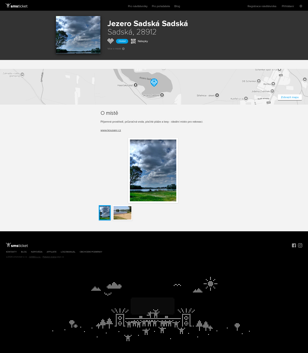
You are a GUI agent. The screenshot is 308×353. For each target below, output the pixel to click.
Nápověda (36, 252)
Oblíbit (122, 41)
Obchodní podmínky (91, 252)
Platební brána (49, 257)
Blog (177, 6)
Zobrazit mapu (290, 97)
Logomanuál (68, 252)
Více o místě (114, 48)
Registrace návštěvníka (262, 6)
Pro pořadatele (161, 6)
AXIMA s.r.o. (35, 257)
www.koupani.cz (111, 130)
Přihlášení (288, 6)
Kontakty (11, 252)
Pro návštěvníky (138, 6)
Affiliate (52, 252)
